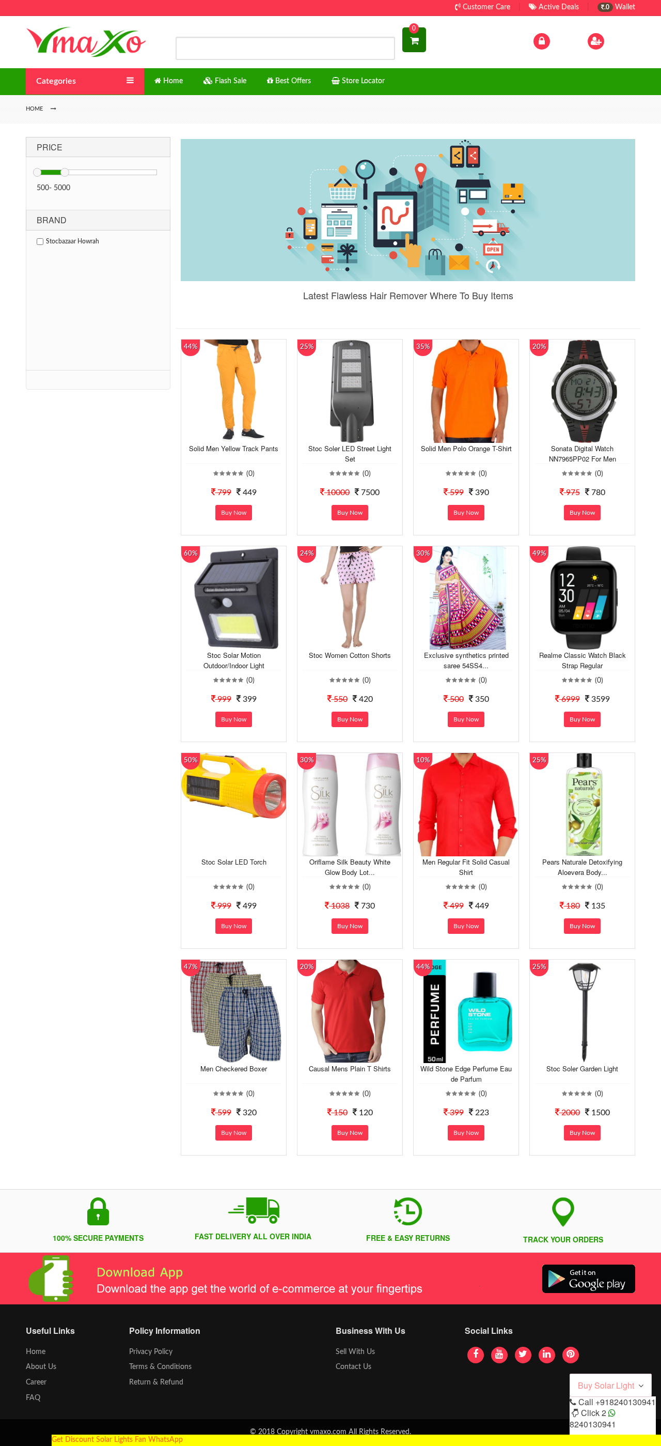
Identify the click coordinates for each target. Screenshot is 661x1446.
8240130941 (593, 1424)
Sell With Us (355, 1352)
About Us (41, 1367)
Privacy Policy (150, 1352)
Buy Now (233, 513)
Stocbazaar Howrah (72, 241)
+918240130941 (625, 1402)
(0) (250, 474)
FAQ (33, 1398)
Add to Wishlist (225, 435)
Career (36, 1382)
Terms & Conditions (160, 1367)
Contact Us (353, 1367)
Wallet (619, 7)
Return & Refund (156, 1382)
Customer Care (485, 7)
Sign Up (619, 40)
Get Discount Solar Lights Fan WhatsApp (117, 1439)
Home (35, 1352)
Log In (562, 40)
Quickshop (246, 435)
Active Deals (558, 7)
